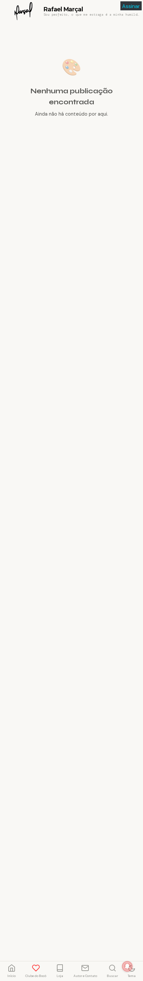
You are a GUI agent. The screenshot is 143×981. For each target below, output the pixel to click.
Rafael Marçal (63, 9)
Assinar (131, 6)
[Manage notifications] (127, 966)
